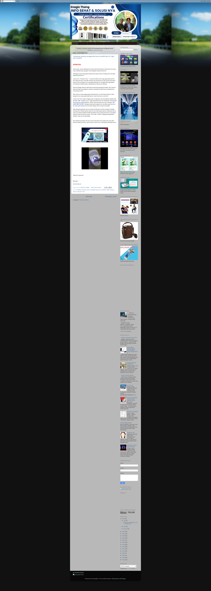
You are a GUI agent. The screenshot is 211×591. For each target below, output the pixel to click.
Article (91, 43)
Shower (99, 43)
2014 (123, 555)
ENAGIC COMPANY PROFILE (129, 337)
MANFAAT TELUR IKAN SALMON (132, 446)
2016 (123, 551)
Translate (132, 568)
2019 (123, 544)
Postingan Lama (111, 196)
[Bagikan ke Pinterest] (111, 187)
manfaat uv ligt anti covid (83, 189)
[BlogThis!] (106, 187)
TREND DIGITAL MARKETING (127, 43)
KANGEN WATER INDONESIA (131, 363)
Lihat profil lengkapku (125, 331)
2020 (123, 542)
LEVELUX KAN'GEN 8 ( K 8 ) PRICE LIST (130, 523)
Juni (124, 520)
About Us (83, 43)
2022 (123, 538)
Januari (125, 528)
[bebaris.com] (125, 489)
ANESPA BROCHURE (126, 422)
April (124, 526)
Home (75, 43)
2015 (123, 553)
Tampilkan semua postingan (95, 50)
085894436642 (77, 184)
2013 (123, 557)
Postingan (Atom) (84, 199)
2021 (123, 540)
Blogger (124, 578)
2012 (123, 559)
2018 (123, 546)
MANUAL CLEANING (132, 411)
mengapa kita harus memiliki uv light (99, 189)
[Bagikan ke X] (108, 187)
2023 (123, 535)
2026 (123, 518)
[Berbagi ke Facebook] (109, 187)
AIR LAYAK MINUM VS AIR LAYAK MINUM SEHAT (132, 399)
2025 (123, 531)
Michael (131, 313)
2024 (123, 533)
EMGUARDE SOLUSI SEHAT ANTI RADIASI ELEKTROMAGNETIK (132, 350)
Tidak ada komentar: (96, 187)
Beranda (89, 196)
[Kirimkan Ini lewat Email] (105, 187)
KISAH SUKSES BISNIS (127, 375)
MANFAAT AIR (131, 432)
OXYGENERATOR (110, 43)
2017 (123, 548)
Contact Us (130, 385)
